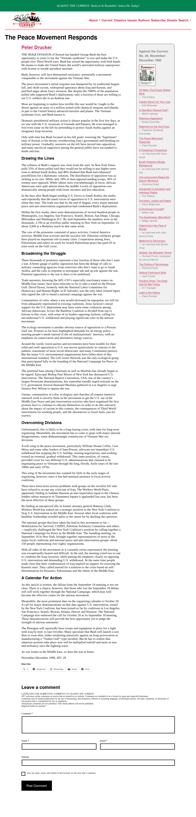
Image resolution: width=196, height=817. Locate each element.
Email (103, 740)
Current (107, 20)
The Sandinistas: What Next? (155, 217)
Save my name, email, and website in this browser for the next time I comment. (61, 773)
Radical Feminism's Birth (152, 272)
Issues (132, 20)
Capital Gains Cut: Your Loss (154, 102)
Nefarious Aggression (151, 118)
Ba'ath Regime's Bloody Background (152, 163)
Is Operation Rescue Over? (153, 110)
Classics (120, 20)
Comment (27, 713)
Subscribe (158, 20)
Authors (144, 20)
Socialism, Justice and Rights (155, 200)
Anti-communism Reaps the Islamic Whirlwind (154, 178)
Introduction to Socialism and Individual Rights (154, 190)
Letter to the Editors (149, 292)
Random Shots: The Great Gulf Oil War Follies (153, 282)
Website (25, 757)
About (93, 20)
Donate (172, 20)
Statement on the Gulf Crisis (154, 126)
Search (183, 20)
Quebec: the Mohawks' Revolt (155, 252)
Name (25, 740)
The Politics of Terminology (153, 264)
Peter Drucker (36, 47)
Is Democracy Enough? (151, 209)
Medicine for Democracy (152, 241)
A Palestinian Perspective (153, 150)
